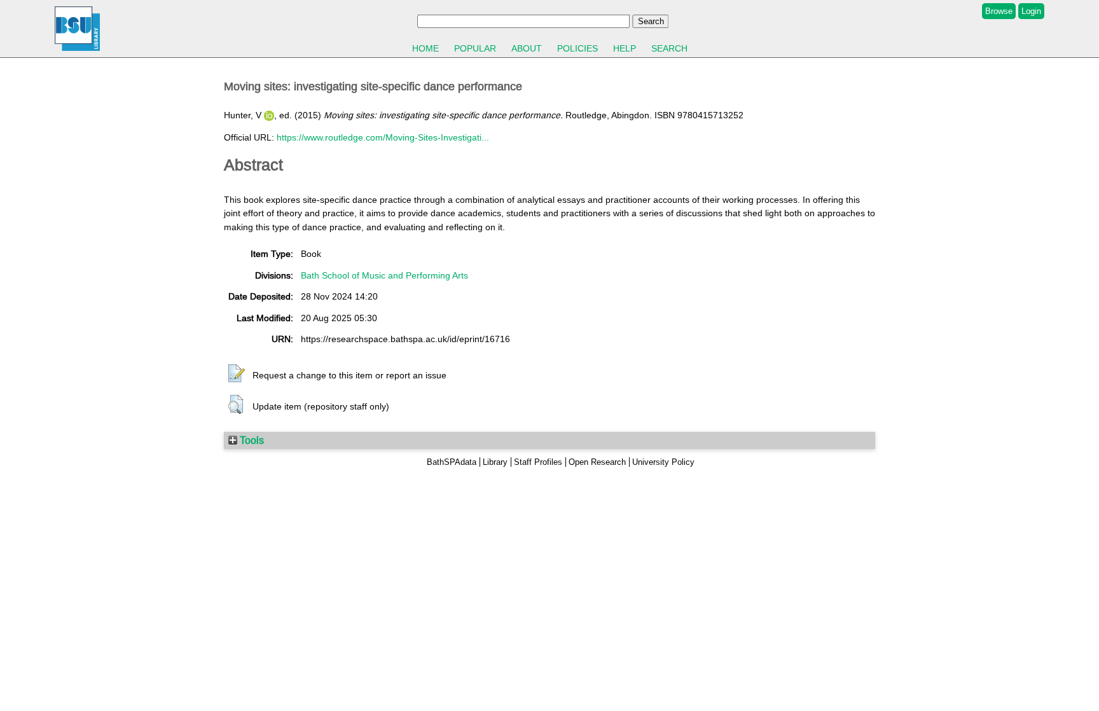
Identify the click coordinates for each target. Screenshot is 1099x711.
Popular (475, 48)
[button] (236, 373)
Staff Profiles (538, 462)
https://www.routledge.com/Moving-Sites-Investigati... (383, 137)
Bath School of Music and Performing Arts (384, 275)
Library (495, 462)
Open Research (597, 462)
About (526, 48)
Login (1031, 11)
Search (669, 48)
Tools (250, 440)
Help (624, 48)
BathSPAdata (451, 462)
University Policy (663, 462)
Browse (999, 11)
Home (425, 48)
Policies (577, 48)
